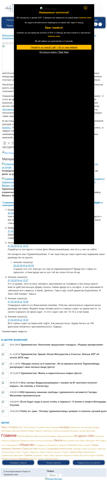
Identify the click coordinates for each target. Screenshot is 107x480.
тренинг (41, 458)
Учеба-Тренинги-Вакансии (61, 455)
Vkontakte (91, 471)
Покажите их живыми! (57, 445)
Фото (82, 455)
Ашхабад (64, 427)
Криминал (25, 440)
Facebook (100, 11)
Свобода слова (80, 448)
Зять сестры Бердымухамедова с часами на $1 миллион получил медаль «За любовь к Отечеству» (53, 384)
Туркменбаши (89, 452)
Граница (21, 435)
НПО (98, 440)
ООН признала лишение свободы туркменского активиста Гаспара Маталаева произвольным (53, 393)
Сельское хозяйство (96, 448)
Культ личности (37, 440)
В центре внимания (61, 430)
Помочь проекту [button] (53, 462)
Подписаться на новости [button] (89, 462)
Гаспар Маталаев (87, 430)
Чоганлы (13, 458)
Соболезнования (8, 452)
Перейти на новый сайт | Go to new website (54, 47)
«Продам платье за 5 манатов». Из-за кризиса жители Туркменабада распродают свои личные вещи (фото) (54, 365)
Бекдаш (96, 427)
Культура (49, 440)
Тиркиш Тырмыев (46, 452)
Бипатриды (6, 430)
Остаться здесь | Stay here (54, 52)
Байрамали (75, 427)
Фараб (76, 455)
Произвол (16, 448)
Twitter (85, 471)
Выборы (74, 430)
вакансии (33, 458)
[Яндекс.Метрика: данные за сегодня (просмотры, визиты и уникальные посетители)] (53, 478)
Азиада (54, 427)
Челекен (5, 458)
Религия (42, 448)
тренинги (48, 458)
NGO (20, 427)
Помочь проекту (84, 445)
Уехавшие (37, 455)
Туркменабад (75, 451)
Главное (9, 435)
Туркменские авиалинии (12, 455)
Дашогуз (30, 435)
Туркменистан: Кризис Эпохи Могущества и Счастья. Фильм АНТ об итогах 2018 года (54, 355)
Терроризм (34, 452)
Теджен (25, 452)
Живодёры (51, 436)
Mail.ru (73, 471)
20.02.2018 (8, 43)
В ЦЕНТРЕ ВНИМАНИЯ (14, 339)
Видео (32, 430)
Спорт (18, 452)
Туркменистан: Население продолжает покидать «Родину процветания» (62, 344)
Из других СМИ (84, 436)
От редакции (40, 445)
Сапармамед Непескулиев (59, 448)
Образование (13, 445)
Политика (11, 20)
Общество (27, 444)
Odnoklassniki (67, 471)
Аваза (48, 427)
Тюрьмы (28, 455)
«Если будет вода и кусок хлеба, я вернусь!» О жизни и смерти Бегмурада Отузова (58, 403)
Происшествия (30, 448)
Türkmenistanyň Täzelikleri (34, 427)
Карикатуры (99, 436)
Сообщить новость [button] (18, 462)
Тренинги (58, 452)
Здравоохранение (65, 436)
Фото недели (90, 455)
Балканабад (86, 427)
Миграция (90, 440)
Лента (58, 440)
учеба (55, 458)
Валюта (24, 430)
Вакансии (16, 430)
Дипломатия (40, 436)
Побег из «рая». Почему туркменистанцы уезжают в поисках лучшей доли (63, 411)
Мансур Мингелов (71, 440)
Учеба (45, 455)
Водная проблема (43, 430)
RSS (100, 5)
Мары (82, 440)
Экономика (23, 458)
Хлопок (99, 455)
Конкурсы (5, 440)
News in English (9, 427)
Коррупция (15, 440)
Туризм (66, 452)
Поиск (50, 471)
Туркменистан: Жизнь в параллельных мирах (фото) (51, 373)
